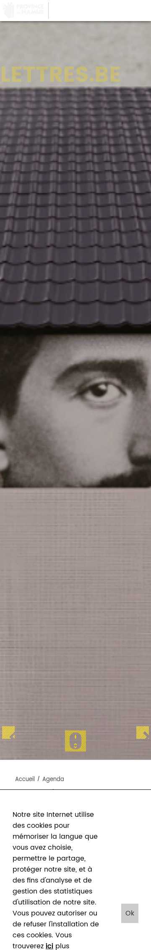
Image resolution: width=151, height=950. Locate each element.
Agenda (53, 779)
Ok (129, 913)
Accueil (25, 779)
